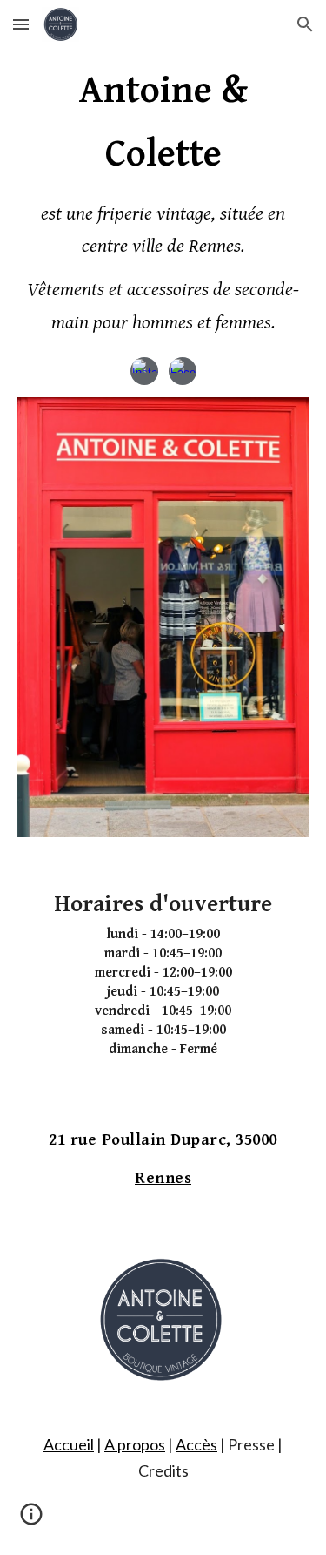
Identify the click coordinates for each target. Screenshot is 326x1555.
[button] (21, 24)
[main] (163, 199)
